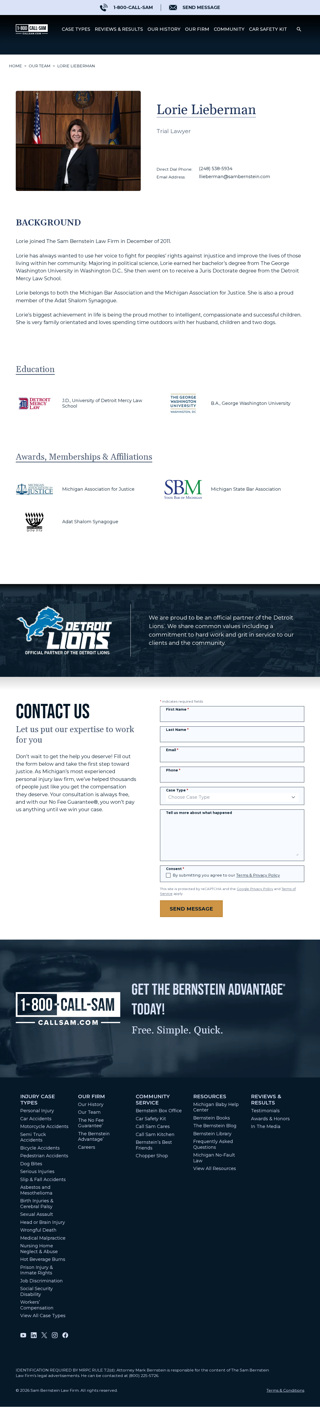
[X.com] (44, 1335)
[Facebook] (65, 1335)
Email (172, 750)
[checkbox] (168, 875)
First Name (177, 709)
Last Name (177, 730)
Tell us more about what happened (199, 813)
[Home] (32, 29)
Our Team (39, 66)
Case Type (177, 790)
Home (15, 66)
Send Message (191, 909)
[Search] (299, 29)
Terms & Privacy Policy (258, 875)
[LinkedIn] (33, 1335)
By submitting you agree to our (226, 875)
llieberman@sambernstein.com (234, 176)
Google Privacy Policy (255, 889)
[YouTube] (23, 1335)
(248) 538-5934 (215, 168)
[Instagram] (55, 1335)
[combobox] (232, 797)
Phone (173, 770)
